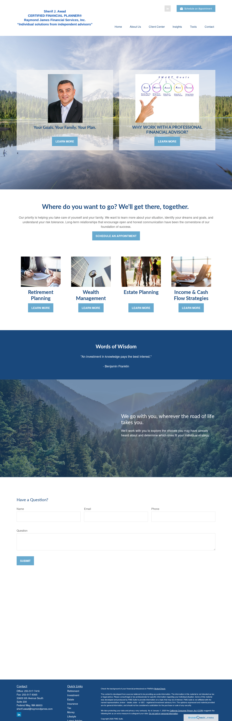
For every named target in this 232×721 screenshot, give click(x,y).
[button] (118, 26)
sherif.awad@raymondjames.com (35, 708)
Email (87, 509)
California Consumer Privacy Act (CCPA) (186, 710)
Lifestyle (71, 716)
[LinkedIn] (168, 8)
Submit (25, 561)
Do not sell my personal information (163, 713)
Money (71, 712)
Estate (70, 699)
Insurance (72, 703)
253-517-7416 (32, 691)
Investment (73, 695)
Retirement (73, 691)
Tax (69, 708)
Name (20, 509)
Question (22, 530)
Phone (155, 509)
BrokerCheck (159, 688)
